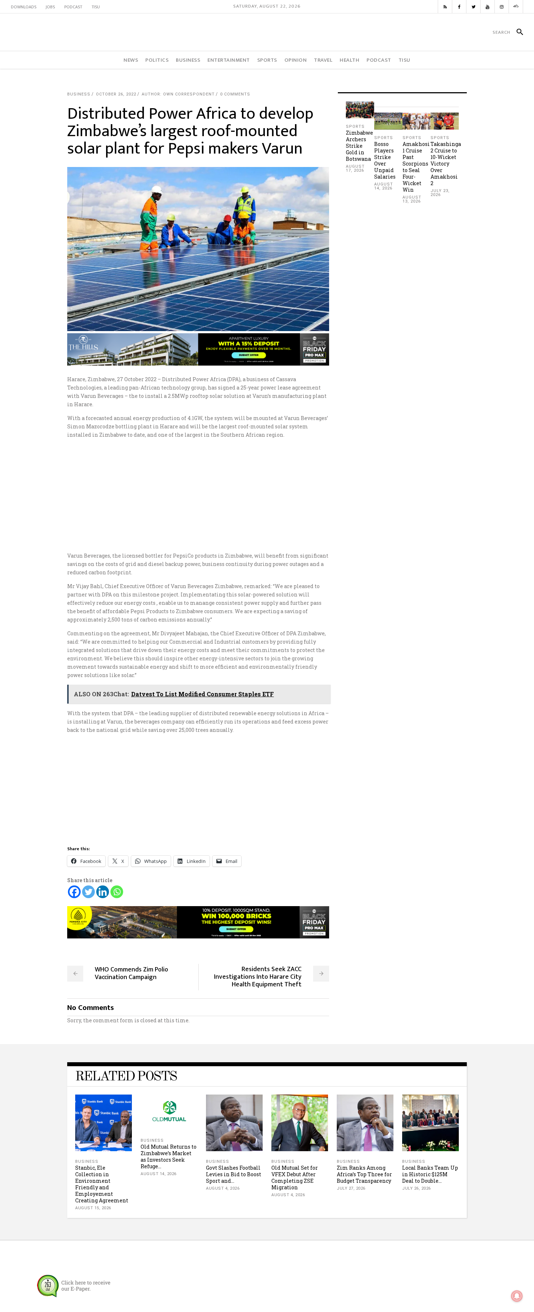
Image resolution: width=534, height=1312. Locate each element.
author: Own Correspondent (178, 94)
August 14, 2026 (383, 186)
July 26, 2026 (416, 1188)
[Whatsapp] (116, 891)
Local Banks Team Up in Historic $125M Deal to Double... (430, 1174)
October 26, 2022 (116, 94)
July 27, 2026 (351, 1188)
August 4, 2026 (222, 1188)
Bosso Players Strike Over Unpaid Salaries (385, 160)
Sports (355, 126)
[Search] (516, 32)
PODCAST (73, 7)
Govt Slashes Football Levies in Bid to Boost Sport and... (233, 1174)
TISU (96, 7)
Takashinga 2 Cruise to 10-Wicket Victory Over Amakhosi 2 (445, 163)
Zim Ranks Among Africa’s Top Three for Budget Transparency (364, 1174)
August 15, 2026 (93, 1208)
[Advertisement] (267, 495)
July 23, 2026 (440, 192)
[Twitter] (88, 891)
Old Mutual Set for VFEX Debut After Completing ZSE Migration (294, 1177)
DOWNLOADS (23, 7)
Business (78, 94)
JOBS (50, 7)
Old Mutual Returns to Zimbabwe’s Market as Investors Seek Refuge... (169, 1156)
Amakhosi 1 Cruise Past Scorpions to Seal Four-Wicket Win (416, 166)
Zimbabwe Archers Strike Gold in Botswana (359, 145)
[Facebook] (74, 891)
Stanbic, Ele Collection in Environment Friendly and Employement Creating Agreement (101, 1184)
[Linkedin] (102, 891)
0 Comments (235, 94)
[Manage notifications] (517, 1296)
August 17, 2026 (355, 168)
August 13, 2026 (411, 199)
